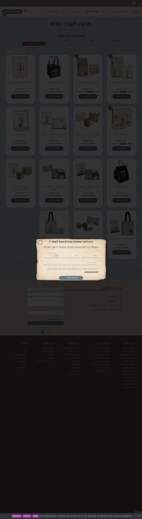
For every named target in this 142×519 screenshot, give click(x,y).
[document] (71, 259)
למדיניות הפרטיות (91, 272)
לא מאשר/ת (26, 516)
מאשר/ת (35, 516)
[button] (40, 242)
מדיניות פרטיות (16, 516)
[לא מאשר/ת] (139, 516)
